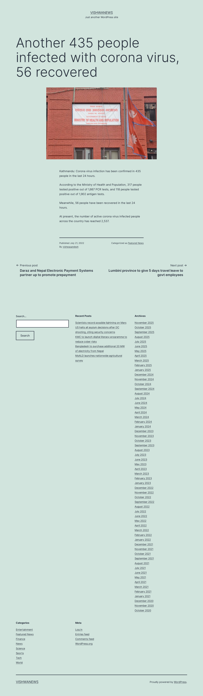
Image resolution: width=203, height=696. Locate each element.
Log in (78, 629)
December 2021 (144, 544)
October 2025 (143, 327)
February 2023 (143, 478)
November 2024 (144, 379)
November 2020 (144, 605)
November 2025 (144, 322)
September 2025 (144, 332)
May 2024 (141, 407)
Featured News (136, 243)
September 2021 (144, 558)
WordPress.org (84, 643)
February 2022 (143, 535)
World (19, 662)
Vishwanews (101, 13)
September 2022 (144, 501)
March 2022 (142, 530)
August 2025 (142, 336)
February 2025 (143, 365)
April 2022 (141, 525)
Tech (19, 657)
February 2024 (143, 421)
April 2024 (141, 412)
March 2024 (142, 417)
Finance (20, 639)
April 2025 (141, 355)
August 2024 (142, 393)
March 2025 (142, 360)
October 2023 (143, 440)
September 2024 (144, 388)
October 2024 (143, 384)
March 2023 (142, 473)
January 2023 (143, 483)
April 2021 (140, 582)
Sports (20, 653)
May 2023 (140, 464)
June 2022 (141, 516)
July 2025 (140, 341)
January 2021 (142, 596)
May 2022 (140, 520)
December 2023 (144, 431)
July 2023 (140, 454)
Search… (21, 316)
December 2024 (144, 374)
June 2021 (141, 572)
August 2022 (142, 506)
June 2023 (141, 459)
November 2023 (144, 435)
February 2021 (143, 591)
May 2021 (140, 577)
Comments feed (84, 639)
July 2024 (140, 398)
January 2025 (143, 369)
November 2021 (144, 549)
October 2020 (143, 610)
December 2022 (144, 487)
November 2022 (144, 492)
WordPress (180, 682)
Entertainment (24, 629)
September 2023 (144, 445)
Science (20, 648)
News (19, 643)
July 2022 (140, 511)
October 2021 (143, 553)
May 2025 (140, 351)
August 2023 (142, 450)
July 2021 (140, 567)
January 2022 (143, 539)
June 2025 (141, 346)
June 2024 (141, 402)
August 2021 (142, 563)
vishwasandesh (70, 246)
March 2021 (141, 586)
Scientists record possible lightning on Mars (100, 322)
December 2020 (144, 600)
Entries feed (82, 634)
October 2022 (143, 497)
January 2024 (143, 426)
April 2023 (141, 468)
